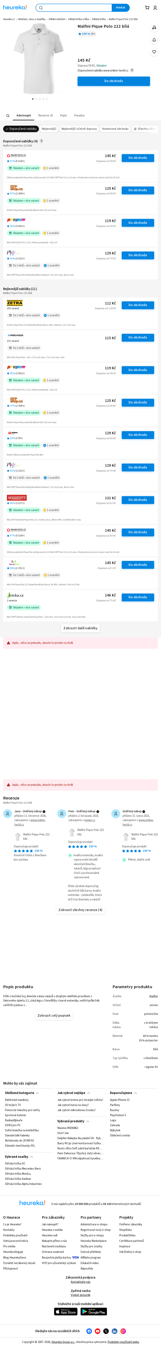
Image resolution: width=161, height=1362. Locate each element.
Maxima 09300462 (67, 1128)
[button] (23, 116)
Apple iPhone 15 (120, 1100)
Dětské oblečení (57, 19)
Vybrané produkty (70, 1121)
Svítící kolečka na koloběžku (22, 1130)
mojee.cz (89, 820)
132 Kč (110, 498)
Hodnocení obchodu (115, 129)
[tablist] (58, 116)
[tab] (23, 116)
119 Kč (110, 221)
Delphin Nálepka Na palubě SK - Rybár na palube (80, 1138)
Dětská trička (99, 19)
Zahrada (115, 1125)
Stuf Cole (63, 1133)
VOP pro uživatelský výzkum (59, 1263)
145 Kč (110, 156)
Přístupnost (10, 1269)
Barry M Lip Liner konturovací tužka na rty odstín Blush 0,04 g (80, 1143)
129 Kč (110, 253)
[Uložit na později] (154, 52)
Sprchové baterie (15, 1115)
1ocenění (53, 168)
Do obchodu (138, 158)
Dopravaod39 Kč (106, 226)
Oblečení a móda (120, 1136)
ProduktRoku (127, 1235)
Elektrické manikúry (17, 1100)
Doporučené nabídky (23, 129)
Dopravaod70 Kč (106, 258)
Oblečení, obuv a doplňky (31, 19)
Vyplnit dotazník (80, 1295)
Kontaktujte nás (81, 1282)
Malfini (153, 996)
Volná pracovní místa (15, 1241)
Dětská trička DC (15, 1164)
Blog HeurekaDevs (14, 1258)
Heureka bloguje (13, 1252)
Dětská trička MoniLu (18, 1174)
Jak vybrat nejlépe (71, 1093)
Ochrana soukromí (53, 1252)
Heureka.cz (9, 19)
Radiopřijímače (14, 1120)
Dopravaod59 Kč (106, 161)
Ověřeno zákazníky (130, 1224)
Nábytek (115, 1130)
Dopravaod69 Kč (106, 193)
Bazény (114, 1110)
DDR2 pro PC (13, 1125)
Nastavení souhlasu (54, 1246)
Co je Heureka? (12, 1224)
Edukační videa (89, 1263)
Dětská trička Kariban (18, 1179)
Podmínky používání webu (123, 1342)
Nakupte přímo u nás (54, 1241)
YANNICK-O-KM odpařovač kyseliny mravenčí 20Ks (80, 1159)
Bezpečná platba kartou (56, 1258)
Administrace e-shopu (93, 1224)
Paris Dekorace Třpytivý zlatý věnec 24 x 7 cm (80, 1154)
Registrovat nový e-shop (95, 1230)
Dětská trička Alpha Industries (23, 1184)
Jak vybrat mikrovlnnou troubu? (76, 1110)
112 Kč (110, 303)
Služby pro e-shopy (92, 1235)
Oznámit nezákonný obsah (19, 1263)
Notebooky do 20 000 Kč (19, 1141)
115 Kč (110, 338)
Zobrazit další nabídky (80, 628)
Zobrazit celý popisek (54, 1015)
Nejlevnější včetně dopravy (79, 129)
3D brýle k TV (13, 1105)
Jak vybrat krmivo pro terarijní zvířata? (80, 1100)
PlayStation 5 (118, 1115)
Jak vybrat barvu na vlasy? (73, 1105)
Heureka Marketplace (93, 1241)
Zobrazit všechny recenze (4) (80, 910)
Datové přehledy (90, 1252)
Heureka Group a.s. (62, 1342)
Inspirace (124, 1246)
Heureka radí (49, 1235)
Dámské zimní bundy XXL (20, 1146)
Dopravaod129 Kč (105, 308)
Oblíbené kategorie (19, 1093)
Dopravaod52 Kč (106, 503)
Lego (113, 1120)
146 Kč (110, 595)
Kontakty (9, 1230)
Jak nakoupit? (50, 1224)
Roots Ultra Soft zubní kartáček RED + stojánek (80, 1149)
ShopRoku (125, 1230)
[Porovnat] (154, 27)
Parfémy (115, 1105)
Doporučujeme (121, 1093)
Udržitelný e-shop (130, 1252)
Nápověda (86, 1269)
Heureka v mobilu (52, 1230)
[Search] (8, 115)
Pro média (9, 1246)
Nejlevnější (49, 129)
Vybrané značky (16, 1156)
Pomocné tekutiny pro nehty (22, 1110)
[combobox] (74, 8)
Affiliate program (90, 1258)
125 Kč (110, 188)
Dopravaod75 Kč (106, 600)
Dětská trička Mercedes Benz (23, 1169)
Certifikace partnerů (131, 1241)
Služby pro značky (91, 1246)
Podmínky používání (15, 1235)
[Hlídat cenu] (154, 40)
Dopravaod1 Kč (107, 568)
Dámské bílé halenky (17, 1136)
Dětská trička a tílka (78, 19)
